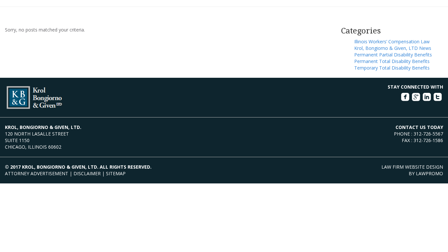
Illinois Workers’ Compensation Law (392, 41)
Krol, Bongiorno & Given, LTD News (392, 48)
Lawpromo (429, 173)
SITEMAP (116, 173)
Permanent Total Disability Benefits (392, 61)
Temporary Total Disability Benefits (392, 68)
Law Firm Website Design (412, 167)
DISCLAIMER (87, 173)
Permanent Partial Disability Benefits (393, 55)
